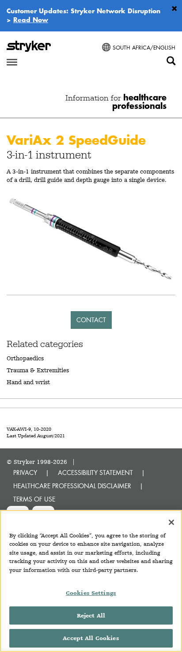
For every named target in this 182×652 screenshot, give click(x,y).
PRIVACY (25, 472)
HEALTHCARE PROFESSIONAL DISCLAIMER (72, 486)
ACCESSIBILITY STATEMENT (95, 472)
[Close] (171, 522)
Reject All (91, 615)
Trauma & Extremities (38, 370)
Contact (91, 320)
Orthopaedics (25, 358)
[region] (91, 581)
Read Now (30, 19)
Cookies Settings (91, 593)
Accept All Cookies (91, 638)
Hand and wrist (28, 382)
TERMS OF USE (34, 499)
